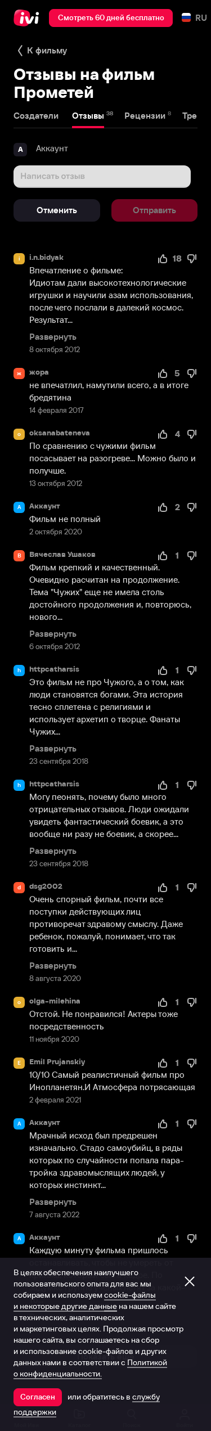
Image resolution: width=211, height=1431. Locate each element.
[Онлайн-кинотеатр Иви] (29, 18)
